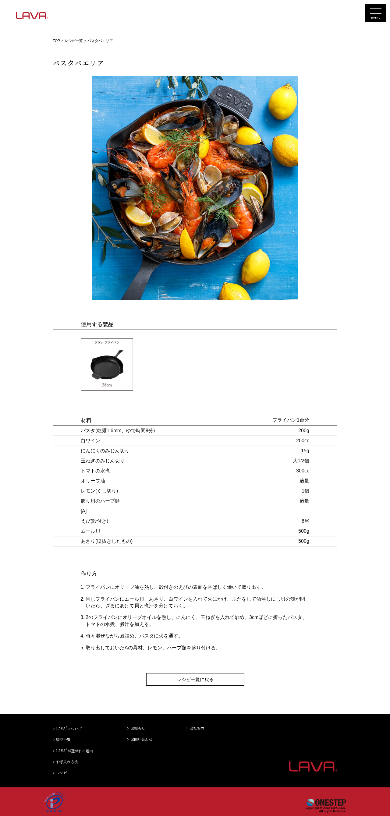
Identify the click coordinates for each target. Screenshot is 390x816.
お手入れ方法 (67, 762)
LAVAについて (69, 728)
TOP (56, 41)
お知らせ (137, 728)
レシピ (61, 773)
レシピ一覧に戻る (195, 679)
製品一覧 (63, 740)
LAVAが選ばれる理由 (74, 750)
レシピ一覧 (74, 41)
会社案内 (197, 728)
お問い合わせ (141, 739)
